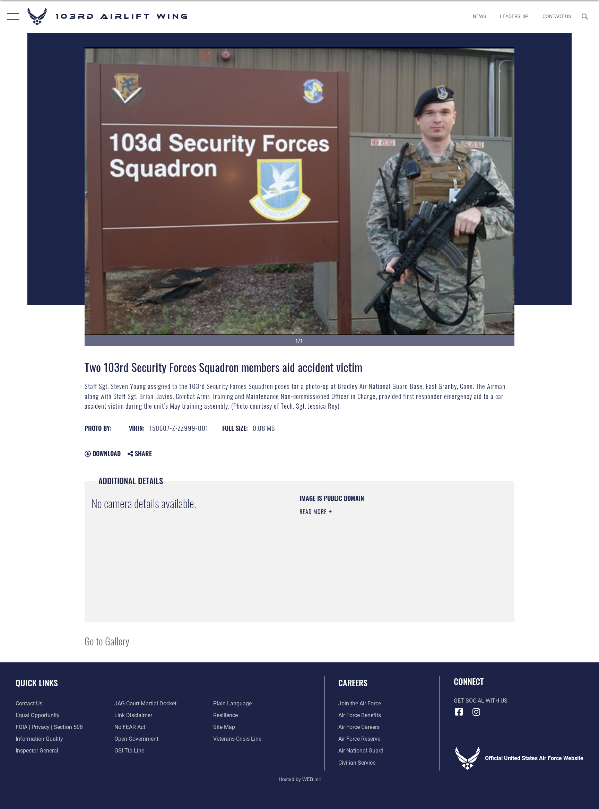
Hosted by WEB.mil (300, 779)
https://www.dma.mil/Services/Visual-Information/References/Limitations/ (367, 560)
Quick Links (37, 682)
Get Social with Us (480, 700)
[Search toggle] (586, 16)
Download (106, 453)
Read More (314, 511)
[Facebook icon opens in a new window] (459, 712)
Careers (352, 682)
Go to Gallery (107, 640)
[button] (11, 16)
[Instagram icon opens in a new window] (476, 712)
